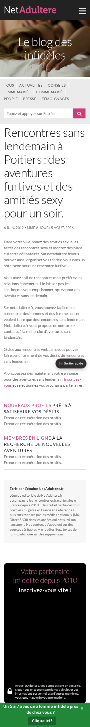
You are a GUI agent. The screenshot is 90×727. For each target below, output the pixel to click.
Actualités (30, 85)
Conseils (57, 85)
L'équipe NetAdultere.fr (44, 488)
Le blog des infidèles (45, 48)
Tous (9, 85)
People (11, 99)
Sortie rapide (73, 363)
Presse (29, 99)
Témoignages (55, 99)
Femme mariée (17, 92)
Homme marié (49, 92)
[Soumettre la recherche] (79, 113)
